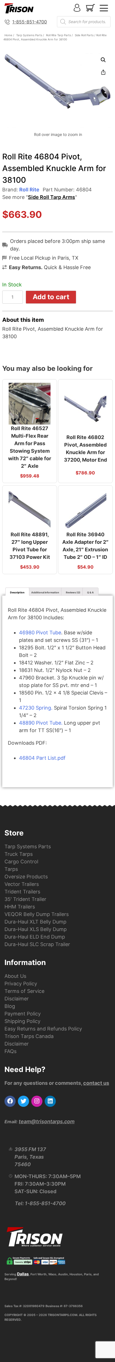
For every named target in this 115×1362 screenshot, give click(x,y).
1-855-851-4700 (29, 22)
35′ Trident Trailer (25, 899)
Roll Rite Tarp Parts (58, 35)
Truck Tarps (18, 854)
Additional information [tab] (45, 592)
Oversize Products (26, 876)
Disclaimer (16, 999)
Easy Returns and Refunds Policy (43, 1029)
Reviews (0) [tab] (73, 592)
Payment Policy (22, 1014)
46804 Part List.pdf (42, 758)
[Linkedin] (50, 1101)
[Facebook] (10, 1101)
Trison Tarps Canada (29, 1036)
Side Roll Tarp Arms (51, 197)
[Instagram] (36, 1101)
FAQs (10, 1051)
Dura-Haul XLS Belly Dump (35, 929)
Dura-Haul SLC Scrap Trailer (37, 944)
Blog (9, 1006)
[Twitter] (23, 1101)
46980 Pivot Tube (40, 632)
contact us (96, 1083)
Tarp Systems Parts (29, 35)
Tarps (11, 869)
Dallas (23, 1273)
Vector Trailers (21, 884)
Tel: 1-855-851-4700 (40, 1203)
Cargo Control (21, 861)
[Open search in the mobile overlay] (84, 21)
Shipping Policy (22, 1021)
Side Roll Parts (84, 35)
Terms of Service (24, 991)
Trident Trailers (22, 892)
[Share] (103, 72)
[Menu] (103, 8)
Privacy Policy (20, 983)
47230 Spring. (35, 708)
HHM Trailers (19, 907)
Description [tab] (17, 592)
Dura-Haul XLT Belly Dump (35, 922)
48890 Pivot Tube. (41, 723)
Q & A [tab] (90, 592)
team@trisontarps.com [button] (47, 1121)
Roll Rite (29, 190)
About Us (15, 976)
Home (8, 35)
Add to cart (51, 297)
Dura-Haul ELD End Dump (34, 937)
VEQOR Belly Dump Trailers (36, 914)
